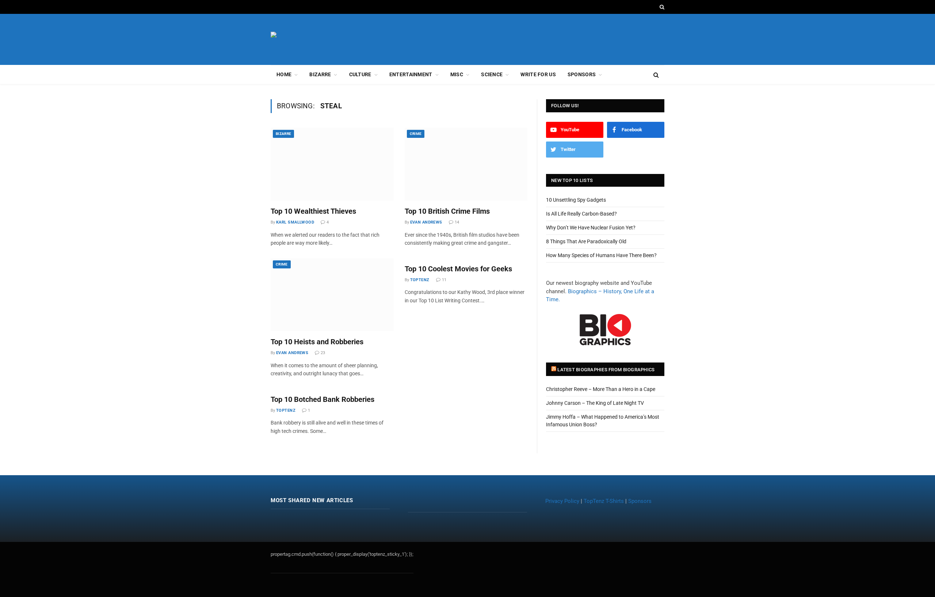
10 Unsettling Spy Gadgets (576, 200)
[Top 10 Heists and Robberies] (332, 294)
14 (457, 222)
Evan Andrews (426, 222)
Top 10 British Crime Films (447, 211)
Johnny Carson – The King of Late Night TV (595, 403)
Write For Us (538, 74)
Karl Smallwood (295, 222)
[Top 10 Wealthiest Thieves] (332, 164)
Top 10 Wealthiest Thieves (313, 211)
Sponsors (582, 74)
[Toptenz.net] (310, 39)
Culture (360, 74)
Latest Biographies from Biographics (605, 369)
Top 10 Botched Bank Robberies (322, 399)
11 (444, 280)
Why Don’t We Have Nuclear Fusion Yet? (591, 227)
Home (283, 74)
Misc (456, 74)
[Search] (661, 7)
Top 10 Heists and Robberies (317, 341)
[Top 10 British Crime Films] (466, 164)
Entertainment (410, 74)
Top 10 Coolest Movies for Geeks (458, 268)
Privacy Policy (562, 501)
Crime (416, 134)
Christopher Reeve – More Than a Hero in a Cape (600, 389)
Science (492, 74)
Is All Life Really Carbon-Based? (581, 214)
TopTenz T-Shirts (604, 501)
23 (323, 352)
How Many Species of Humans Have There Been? (601, 255)
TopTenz (420, 280)
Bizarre (320, 74)
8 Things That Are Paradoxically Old (586, 241)
